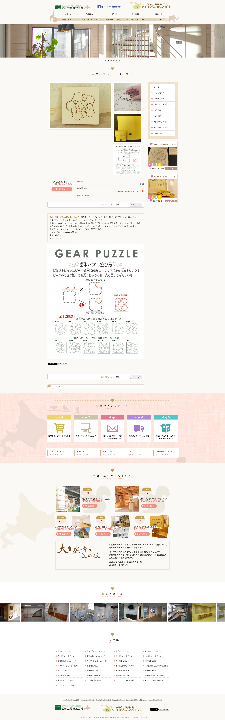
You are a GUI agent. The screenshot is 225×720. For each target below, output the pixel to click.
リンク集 (158, 19)
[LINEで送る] (62, 364)
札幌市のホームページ (153, 656)
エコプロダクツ (63, 671)
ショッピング (159, 93)
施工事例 (157, 110)
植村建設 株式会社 (64, 675)
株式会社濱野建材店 (94, 675)
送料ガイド (66, 19)
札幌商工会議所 (150, 661)
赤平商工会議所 (121, 661)
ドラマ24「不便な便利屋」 (155, 680)
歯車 (59, 386)
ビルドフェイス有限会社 (125, 680)
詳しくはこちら (57, 454)
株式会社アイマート (123, 675)
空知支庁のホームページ (96, 651)
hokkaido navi (138, 717)
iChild (146, 717)
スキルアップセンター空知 (68, 666)
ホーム (156, 87)
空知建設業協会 (92, 666)
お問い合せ (158, 14)
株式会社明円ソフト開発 (154, 675)
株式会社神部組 (150, 671)
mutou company (98, 717)
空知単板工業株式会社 (66, 680)
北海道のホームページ (66, 651)
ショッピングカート (87, 700)
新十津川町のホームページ (97, 661)
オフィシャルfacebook (66, 685)
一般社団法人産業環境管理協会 (156, 666)
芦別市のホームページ (66, 656)
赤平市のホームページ (124, 651)
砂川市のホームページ (124, 656)
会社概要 (89, 14)
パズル (55, 386)
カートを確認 (159, 99)
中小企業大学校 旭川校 (125, 666)
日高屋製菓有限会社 (94, 680)
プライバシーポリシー (135, 19)
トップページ (66, 14)
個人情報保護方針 (161, 128)
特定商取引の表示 (112, 19)
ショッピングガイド (89, 19)
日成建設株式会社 (122, 671)
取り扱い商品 (112, 14)
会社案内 (157, 116)
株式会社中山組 (92, 671)
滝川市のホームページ (153, 651)
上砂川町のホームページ (67, 661)
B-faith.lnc (129, 717)
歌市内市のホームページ (96, 656)
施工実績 (135, 14)
